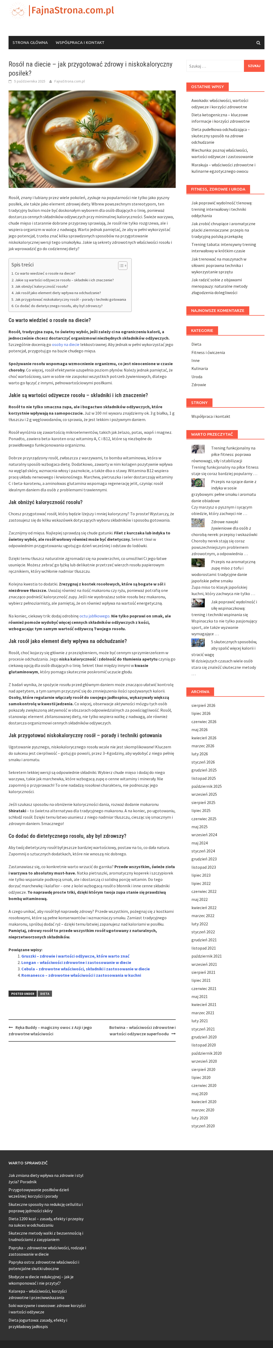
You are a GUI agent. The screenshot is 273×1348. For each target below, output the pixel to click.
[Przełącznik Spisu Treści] (120, 265)
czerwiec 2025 (203, 818)
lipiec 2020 (201, 1077)
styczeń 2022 (203, 931)
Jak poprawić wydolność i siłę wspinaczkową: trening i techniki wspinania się (224, 608)
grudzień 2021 (204, 939)
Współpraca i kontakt (80, 42)
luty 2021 (199, 1020)
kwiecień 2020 (203, 1101)
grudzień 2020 (204, 1037)
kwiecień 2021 (203, 1004)
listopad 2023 (203, 867)
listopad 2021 (203, 948)
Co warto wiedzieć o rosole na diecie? (45, 273)
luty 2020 (199, 1117)
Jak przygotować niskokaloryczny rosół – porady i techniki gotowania (70, 299)
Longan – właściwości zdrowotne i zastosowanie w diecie (76, 962)
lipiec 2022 (201, 883)
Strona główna (30, 42)
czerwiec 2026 (203, 721)
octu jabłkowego (94, 616)
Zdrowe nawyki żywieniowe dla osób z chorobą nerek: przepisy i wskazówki (224, 528)
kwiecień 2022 (203, 907)
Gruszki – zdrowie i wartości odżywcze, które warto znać (75, 956)
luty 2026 (199, 753)
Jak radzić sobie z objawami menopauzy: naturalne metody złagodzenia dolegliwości (219, 286)
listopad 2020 (203, 1045)
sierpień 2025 (203, 802)
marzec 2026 (202, 745)
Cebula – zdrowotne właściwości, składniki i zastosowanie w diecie (85, 968)
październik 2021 (206, 956)
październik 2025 (206, 786)
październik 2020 (206, 1053)
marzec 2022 (202, 915)
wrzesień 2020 (204, 1061)
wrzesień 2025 (204, 794)
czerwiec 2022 (203, 891)
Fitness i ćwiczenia (208, 352)
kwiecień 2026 (203, 737)
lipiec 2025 (201, 810)
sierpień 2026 (203, 705)
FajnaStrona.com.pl (69, 81)
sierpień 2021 (203, 972)
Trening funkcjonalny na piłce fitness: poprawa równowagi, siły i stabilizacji (223, 454)
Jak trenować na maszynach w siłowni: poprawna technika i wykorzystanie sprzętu (218, 265)
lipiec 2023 (201, 875)
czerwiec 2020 (203, 1085)
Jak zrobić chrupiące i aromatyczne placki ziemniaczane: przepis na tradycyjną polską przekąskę (223, 230)
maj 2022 (199, 899)
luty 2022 (199, 923)
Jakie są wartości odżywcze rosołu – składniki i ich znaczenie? (64, 280)
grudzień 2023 (204, 858)
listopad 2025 (203, 778)
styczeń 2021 (203, 1029)
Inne (195, 360)
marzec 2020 (202, 1109)
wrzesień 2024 (204, 834)
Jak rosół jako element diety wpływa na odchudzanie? (58, 292)
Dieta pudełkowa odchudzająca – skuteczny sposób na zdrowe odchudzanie (220, 136)
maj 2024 (199, 843)
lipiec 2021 (201, 980)
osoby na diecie (65, 344)
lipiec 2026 (201, 713)
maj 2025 (199, 826)
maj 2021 (199, 996)
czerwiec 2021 (203, 988)
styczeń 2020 (203, 1125)
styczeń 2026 (203, 762)
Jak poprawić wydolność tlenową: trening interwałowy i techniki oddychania (221, 209)
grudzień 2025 (204, 770)
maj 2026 (199, 729)
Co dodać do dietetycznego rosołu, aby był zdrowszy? (59, 305)
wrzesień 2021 (204, 964)
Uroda (196, 376)
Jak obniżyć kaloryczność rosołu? (41, 286)
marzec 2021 (202, 1012)
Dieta (44, 994)
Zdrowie (198, 384)
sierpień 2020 (203, 1069)
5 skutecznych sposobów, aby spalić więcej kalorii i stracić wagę (224, 648)
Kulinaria (199, 368)
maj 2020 (199, 1093)
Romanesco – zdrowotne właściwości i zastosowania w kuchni (81, 975)
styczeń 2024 (203, 851)
